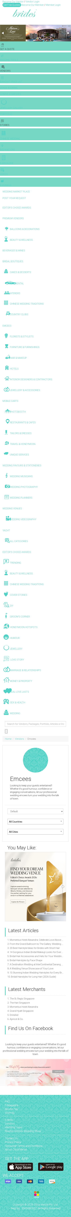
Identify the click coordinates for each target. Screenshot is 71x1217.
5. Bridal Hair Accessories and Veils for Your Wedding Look (35, 956)
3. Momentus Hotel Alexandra (22, 1007)
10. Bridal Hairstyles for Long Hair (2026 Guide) (31, 976)
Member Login (53, 5)
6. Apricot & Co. (15, 1019)
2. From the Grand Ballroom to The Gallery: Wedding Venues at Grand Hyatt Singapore (35, 944)
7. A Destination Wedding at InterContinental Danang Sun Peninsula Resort (35, 964)
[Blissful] (20, 1167)
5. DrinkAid (12, 1015)
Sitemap (10, 1112)
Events (9, 1119)
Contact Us (11, 1138)
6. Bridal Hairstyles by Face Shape (24, 960)
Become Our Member (33, 5)
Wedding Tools (13, 1127)
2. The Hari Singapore (18, 1002)
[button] (3, 33)
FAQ (7, 1101)
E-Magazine (11, 1105)
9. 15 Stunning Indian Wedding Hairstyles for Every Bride (35, 972)
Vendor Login (32, 1)
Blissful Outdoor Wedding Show (23, 1131)
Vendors (19, 739)
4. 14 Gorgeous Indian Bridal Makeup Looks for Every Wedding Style (35, 952)
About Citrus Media (16, 1149)
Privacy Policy (13, 1142)
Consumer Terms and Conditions (24, 1145)
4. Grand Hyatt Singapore (20, 1011)
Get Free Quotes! (11, 5)
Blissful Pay (11, 1109)
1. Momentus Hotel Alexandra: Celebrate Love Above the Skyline (35, 940)
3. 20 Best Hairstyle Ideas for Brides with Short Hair (33, 948)
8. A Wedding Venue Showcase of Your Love (30, 968)
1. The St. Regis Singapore (20, 998)
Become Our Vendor (13, 1)
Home (8, 739)
